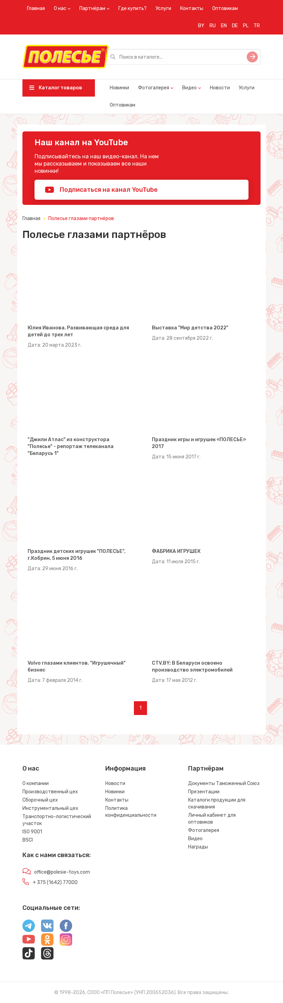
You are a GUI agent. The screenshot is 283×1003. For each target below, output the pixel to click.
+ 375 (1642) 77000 (55, 882)
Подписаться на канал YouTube (108, 189)
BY (201, 26)
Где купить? (132, 8)
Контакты (191, 8)
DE (235, 26)
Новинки (119, 88)
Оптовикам (225, 8)
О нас (60, 8)
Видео (189, 88)
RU (212, 26)
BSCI (27, 840)
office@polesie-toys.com (62, 872)
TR (257, 26)
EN (224, 26)
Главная (36, 8)
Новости (220, 88)
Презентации (203, 792)
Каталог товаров (60, 88)
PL (245, 26)
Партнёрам (92, 8)
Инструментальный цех (50, 808)
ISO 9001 (32, 832)
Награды (198, 847)
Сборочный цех (40, 800)
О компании (35, 783)
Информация (125, 768)
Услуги (163, 8)
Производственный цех (50, 792)
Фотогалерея (153, 88)
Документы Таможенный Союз (224, 783)
